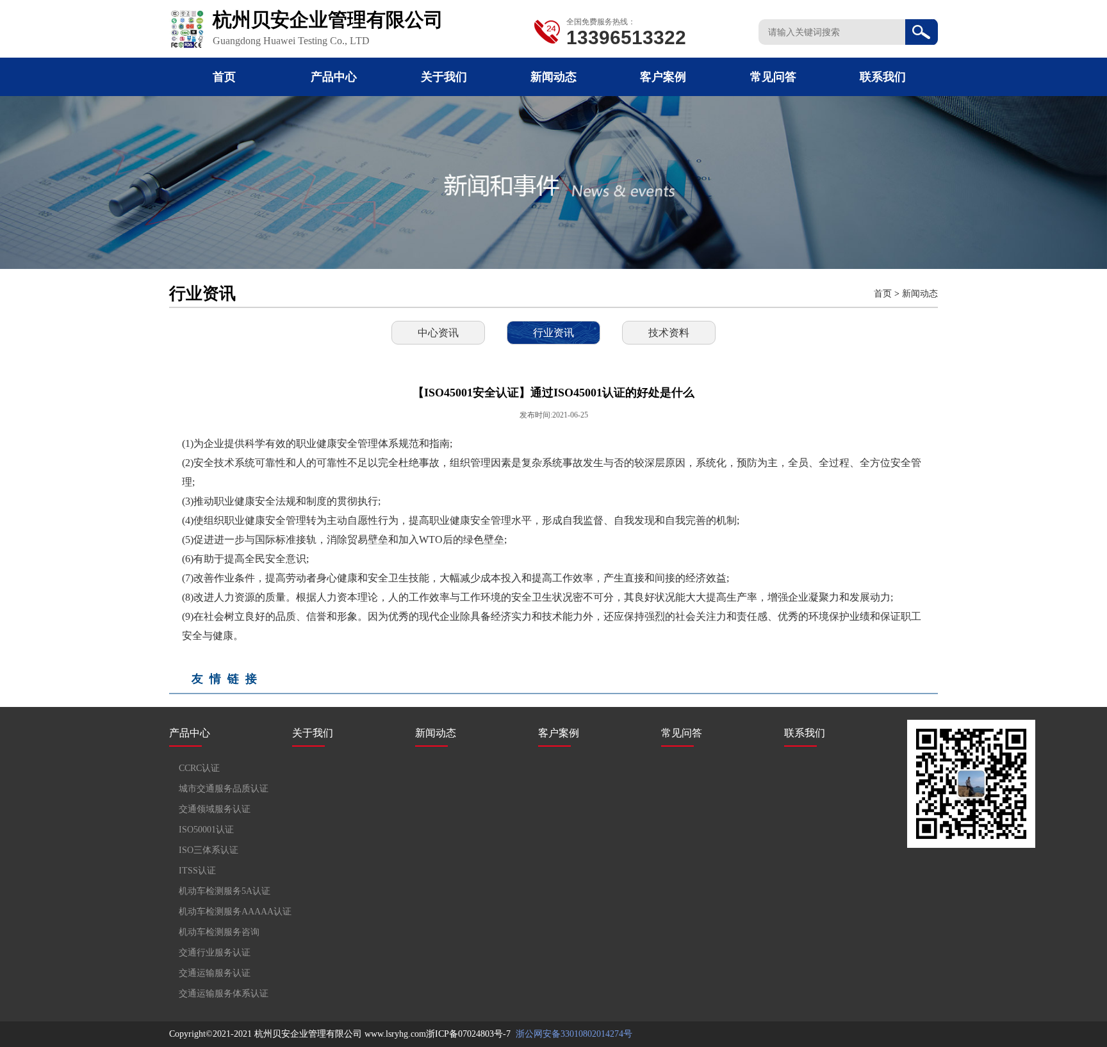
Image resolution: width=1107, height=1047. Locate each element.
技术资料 (668, 332)
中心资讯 (438, 332)
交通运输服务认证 (214, 973)
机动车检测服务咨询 (219, 932)
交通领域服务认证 (214, 809)
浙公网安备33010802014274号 (572, 1034)
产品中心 (334, 76)
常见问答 (773, 76)
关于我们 (444, 76)
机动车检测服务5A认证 (224, 891)
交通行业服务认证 (214, 952)
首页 (224, 76)
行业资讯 (553, 332)
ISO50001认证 (206, 829)
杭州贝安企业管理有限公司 (308, 1034)
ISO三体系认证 (208, 850)
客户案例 (663, 76)
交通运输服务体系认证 (223, 993)
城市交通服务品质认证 (223, 788)
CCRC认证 (199, 768)
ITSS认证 (197, 870)
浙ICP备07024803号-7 (468, 1034)
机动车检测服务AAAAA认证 (235, 911)
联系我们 (883, 76)
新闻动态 (553, 76)
